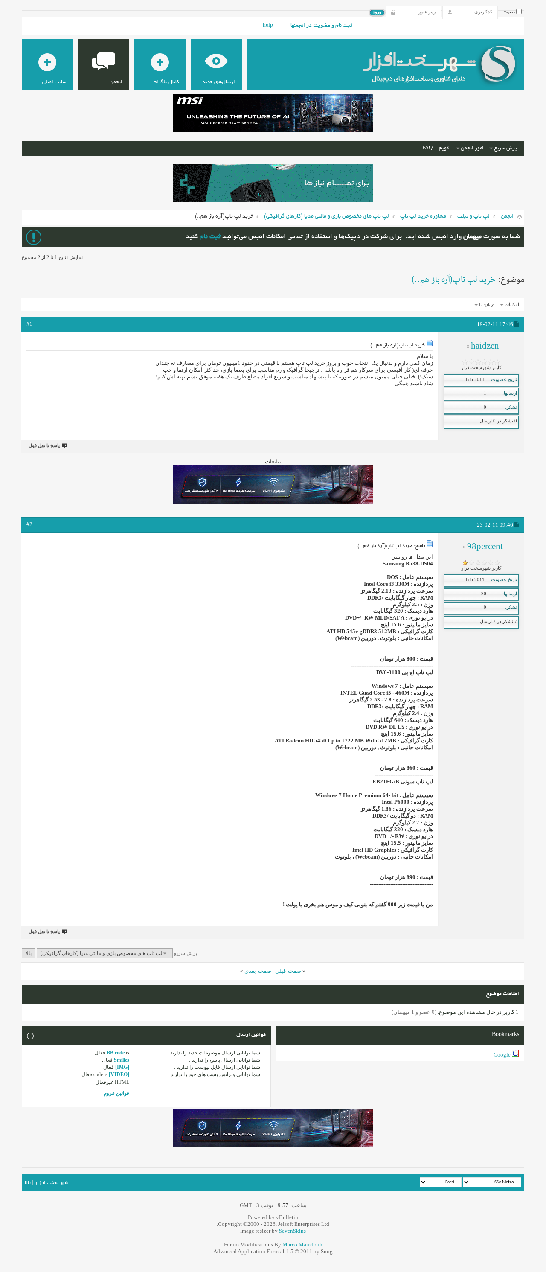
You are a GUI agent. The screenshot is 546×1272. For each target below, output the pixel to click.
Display (486, 304)
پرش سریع (505, 148)
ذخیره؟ (510, 12)
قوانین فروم (116, 1093)
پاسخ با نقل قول (44, 445)
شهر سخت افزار (51, 1183)
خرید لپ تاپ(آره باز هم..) (453, 280)
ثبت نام (210, 237)
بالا (29, 953)
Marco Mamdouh (302, 1244)
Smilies (121, 1060)
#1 (29, 323)
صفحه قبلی (288, 971)
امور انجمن (472, 148)
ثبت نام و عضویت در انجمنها (321, 26)
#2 (29, 524)
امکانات (512, 304)
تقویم (444, 148)
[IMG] (122, 1067)
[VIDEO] (119, 1074)
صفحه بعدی (257, 971)
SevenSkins (292, 1231)
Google (502, 1054)
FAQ (427, 148)
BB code (116, 1053)
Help (268, 26)
